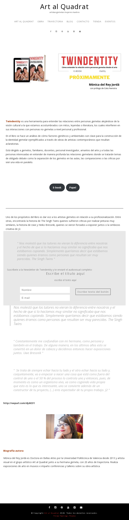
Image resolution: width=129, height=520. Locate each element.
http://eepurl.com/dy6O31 (19, 403)
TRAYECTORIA (55, 21)
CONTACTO (83, 21)
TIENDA (97, 21)
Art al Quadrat (64, 7)
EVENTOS (110, 21)
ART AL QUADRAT (24, 21)
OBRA (40, 21)
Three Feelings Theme (64, 516)
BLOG (70, 21)
